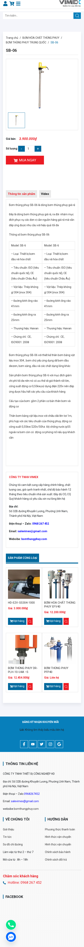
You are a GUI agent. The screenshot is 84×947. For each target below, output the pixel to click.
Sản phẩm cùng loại (22, 557)
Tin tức (7, 836)
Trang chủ (12, 37)
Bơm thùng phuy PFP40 (56, 670)
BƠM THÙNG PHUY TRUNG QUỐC (26, 42)
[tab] (21, 194)
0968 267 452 (40, 523)
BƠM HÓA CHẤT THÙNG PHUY (40, 37)
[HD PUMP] (70, 3)
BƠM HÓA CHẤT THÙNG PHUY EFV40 (59, 604)
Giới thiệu (8, 829)
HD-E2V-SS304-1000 (21, 602)
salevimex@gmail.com (32, 531)
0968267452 (32, 793)
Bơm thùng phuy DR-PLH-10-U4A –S (23, 670)
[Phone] (11, 925)
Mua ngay (27, 160)
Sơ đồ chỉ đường (13, 844)
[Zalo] (11, 937)
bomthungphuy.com (34, 539)
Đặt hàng (18, 621)
